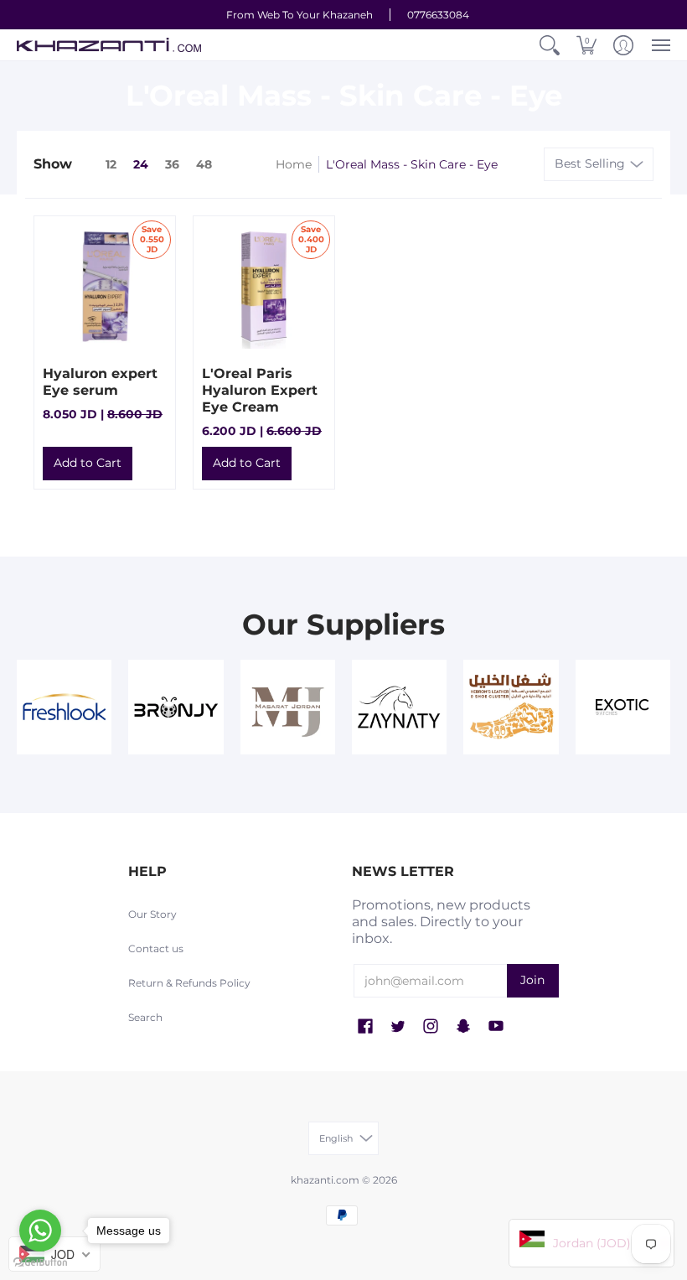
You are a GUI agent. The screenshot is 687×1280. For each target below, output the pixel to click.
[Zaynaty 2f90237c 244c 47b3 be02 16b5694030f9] (399, 707)
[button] (549, 44)
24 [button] (140, 164)
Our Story (152, 914)
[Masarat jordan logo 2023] (287, 707)
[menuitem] (549, 44)
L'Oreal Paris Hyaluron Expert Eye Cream (260, 390)
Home (294, 164)
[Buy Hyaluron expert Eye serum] (105, 287)
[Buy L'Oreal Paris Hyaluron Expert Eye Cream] (264, 287)
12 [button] (111, 164)
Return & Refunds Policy (189, 983)
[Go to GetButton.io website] (40, 1262)
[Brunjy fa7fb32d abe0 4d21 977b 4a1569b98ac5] (175, 707)
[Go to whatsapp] (40, 1230)
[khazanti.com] (109, 44)
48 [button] (204, 164)
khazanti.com (325, 1180)
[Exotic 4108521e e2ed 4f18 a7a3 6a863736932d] (623, 707)
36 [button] (172, 164)
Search (145, 1017)
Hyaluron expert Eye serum (100, 381)
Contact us (155, 948)
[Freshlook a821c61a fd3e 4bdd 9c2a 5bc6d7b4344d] (64, 707)
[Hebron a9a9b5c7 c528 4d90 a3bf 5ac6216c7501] (510, 707)
